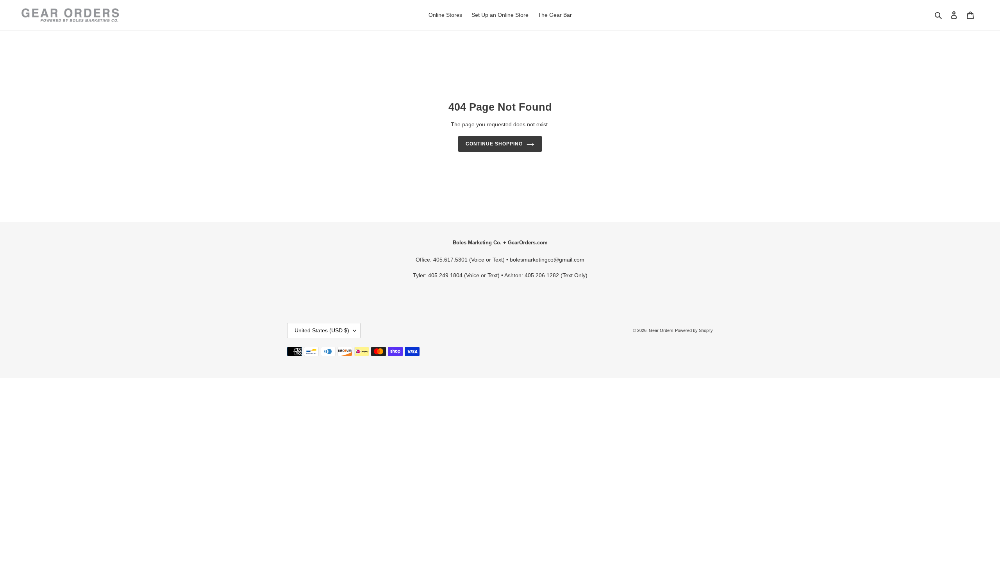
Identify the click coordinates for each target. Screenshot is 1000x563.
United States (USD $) (322, 330)
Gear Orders (661, 330)
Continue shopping (494, 144)
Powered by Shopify (694, 330)
